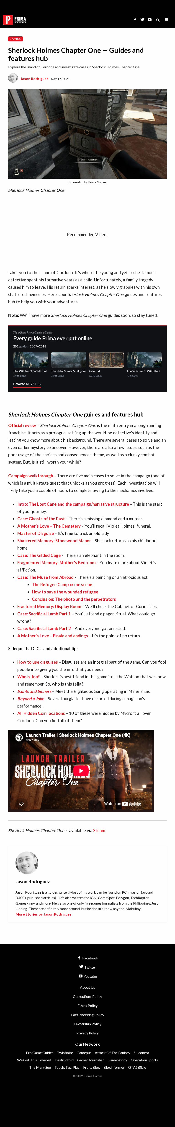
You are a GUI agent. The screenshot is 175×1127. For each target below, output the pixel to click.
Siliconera (141, 1052)
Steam (99, 830)
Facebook (90, 958)
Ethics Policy (87, 1005)
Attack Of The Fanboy (112, 1052)
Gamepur (84, 1052)
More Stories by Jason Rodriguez (43, 914)
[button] (167, 20)
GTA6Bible (137, 1067)
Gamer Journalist (90, 1060)
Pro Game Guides (39, 1052)
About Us (87, 987)
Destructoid (64, 1060)
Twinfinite (65, 1052)
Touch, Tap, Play (67, 1067)
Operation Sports (144, 1060)
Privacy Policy (87, 1033)
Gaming (15, 38)
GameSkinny (117, 1060)
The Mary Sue (40, 1067)
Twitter (90, 967)
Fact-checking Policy (87, 1014)
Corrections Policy (87, 996)
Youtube (90, 976)
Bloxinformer (113, 1067)
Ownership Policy (87, 1024)
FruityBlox (91, 1067)
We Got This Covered (34, 1060)
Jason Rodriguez (34, 78)
